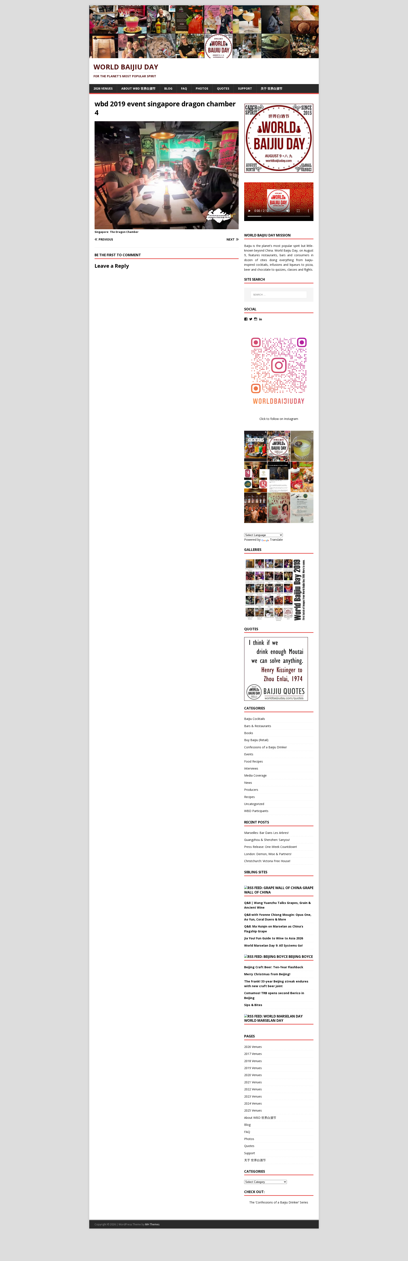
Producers (251, 790)
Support (245, 88)
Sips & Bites (253, 1005)
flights (308, 269)
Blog (168, 88)
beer (247, 269)
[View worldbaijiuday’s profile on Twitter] (250, 319)
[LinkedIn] (260, 319)
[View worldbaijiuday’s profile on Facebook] (246, 319)
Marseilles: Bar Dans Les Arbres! (266, 833)
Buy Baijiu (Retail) (256, 740)
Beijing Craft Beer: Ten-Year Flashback (273, 967)
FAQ (184, 88)
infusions (276, 265)
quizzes (280, 269)
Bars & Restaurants (257, 726)
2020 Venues (253, 1075)
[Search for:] (279, 294)
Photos (202, 88)
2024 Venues (253, 1103)
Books (248, 733)
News (248, 783)
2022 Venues (253, 1089)
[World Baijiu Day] (204, 56)
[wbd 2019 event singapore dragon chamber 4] (167, 227)
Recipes (249, 797)
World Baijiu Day (286, 250)
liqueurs (295, 265)
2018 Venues (253, 1061)
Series (304, 1202)
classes (292, 269)
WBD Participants (256, 811)
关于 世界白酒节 (271, 88)
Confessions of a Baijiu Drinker (265, 747)
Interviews (251, 768)
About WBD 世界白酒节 (138, 88)
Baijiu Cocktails (254, 719)
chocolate (264, 269)
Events (248, 754)
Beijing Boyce (301, 956)
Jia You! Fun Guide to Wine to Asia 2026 (273, 938)
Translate (276, 540)
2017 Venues (253, 1054)
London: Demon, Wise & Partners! (267, 854)
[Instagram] (255, 319)
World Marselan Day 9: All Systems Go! (273, 945)
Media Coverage (255, 775)
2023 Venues (253, 1096)
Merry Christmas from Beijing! (267, 974)
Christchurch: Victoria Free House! (267, 861)
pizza (309, 265)
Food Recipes (253, 761)
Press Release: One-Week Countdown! (270, 847)
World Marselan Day (263, 1020)
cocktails (262, 265)
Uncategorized (254, 804)
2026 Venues (103, 88)
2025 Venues (253, 1110)
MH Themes (152, 1224)
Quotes (223, 88)
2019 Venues (253, 1068)
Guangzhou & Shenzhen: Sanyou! (267, 840)
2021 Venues (253, 1082)
